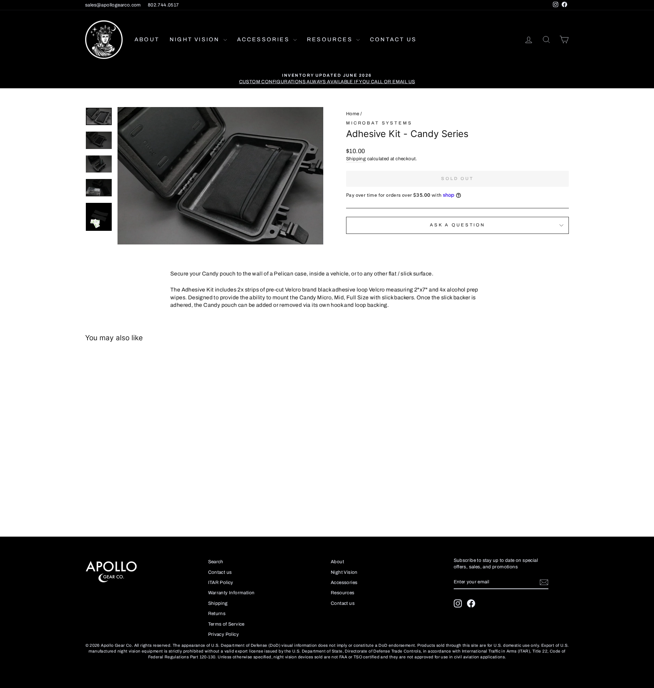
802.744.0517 (163, 5)
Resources (331, 39)
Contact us (393, 39)
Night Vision (196, 39)
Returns (217, 613)
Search (215, 561)
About (147, 39)
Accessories (264, 39)
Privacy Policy (223, 634)
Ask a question (457, 225)
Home (352, 113)
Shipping (356, 158)
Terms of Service (226, 624)
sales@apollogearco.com (113, 5)
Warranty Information (231, 592)
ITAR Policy (220, 582)
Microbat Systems (379, 123)
